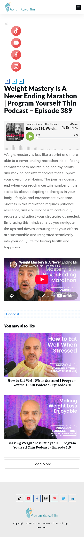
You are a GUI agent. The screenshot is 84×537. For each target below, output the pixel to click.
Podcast (12, 314)
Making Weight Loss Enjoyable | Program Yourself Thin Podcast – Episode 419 (42, 424)
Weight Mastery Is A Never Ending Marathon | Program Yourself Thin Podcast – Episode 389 (40, 99)
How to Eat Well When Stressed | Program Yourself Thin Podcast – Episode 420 (42, 362)
